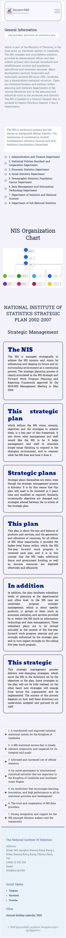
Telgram (13, 891)
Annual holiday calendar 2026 (24, 915)
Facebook (14, 896)
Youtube (13, 900)
